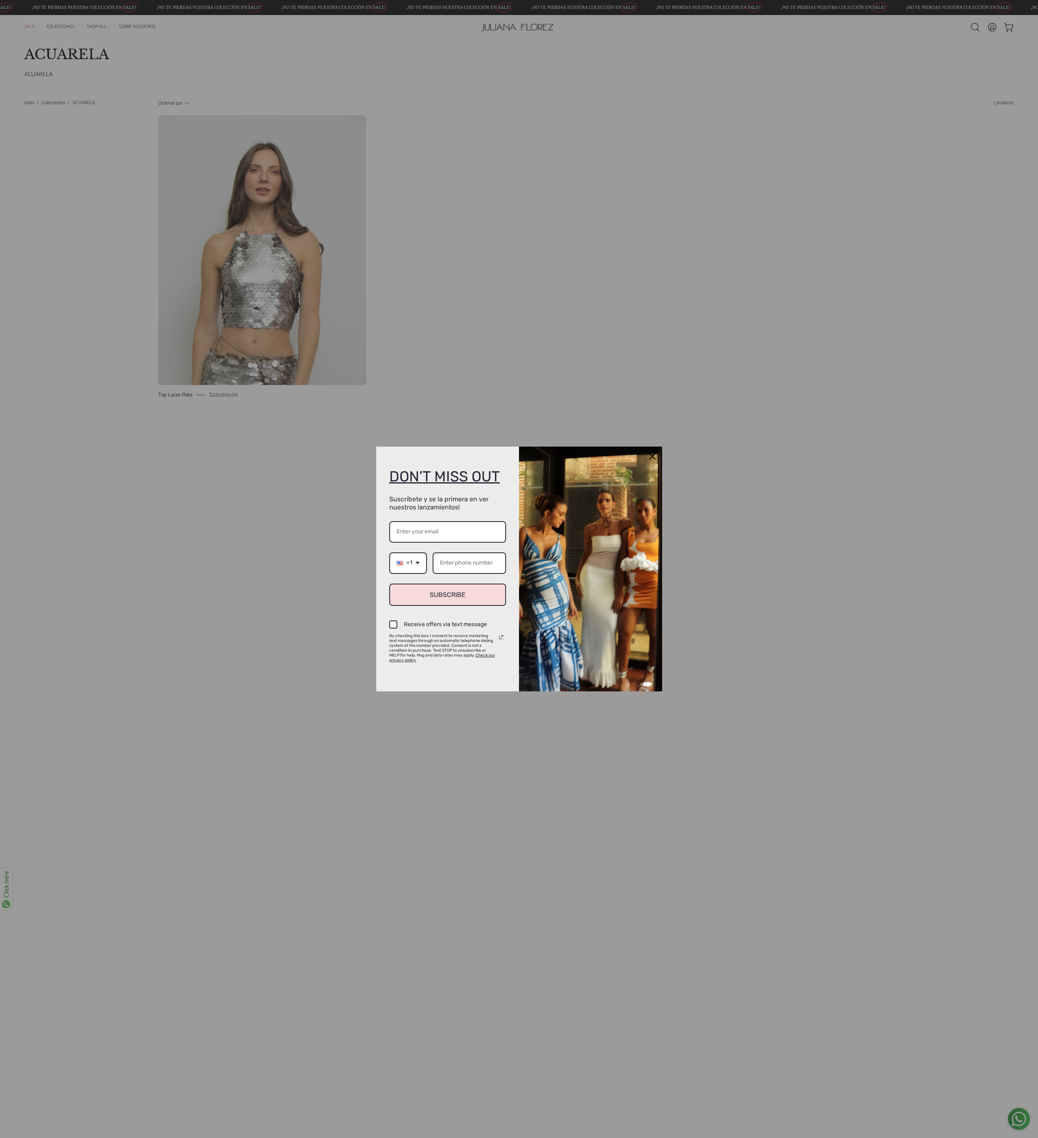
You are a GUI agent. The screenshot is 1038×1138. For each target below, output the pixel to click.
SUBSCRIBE (447, 595)
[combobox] (408, 563)
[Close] (652, 456)
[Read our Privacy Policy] (501, 637)
